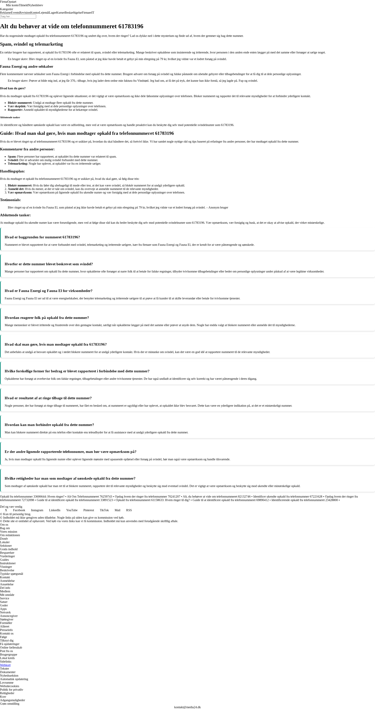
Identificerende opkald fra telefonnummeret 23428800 (304, 500)
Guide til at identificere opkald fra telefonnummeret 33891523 (75, 500)
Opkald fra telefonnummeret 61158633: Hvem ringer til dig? (153, 500)
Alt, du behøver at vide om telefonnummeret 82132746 (217, 496)
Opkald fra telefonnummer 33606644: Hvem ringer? (32, 496)
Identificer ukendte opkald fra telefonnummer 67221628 (287, 496)
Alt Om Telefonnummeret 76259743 (89, 496)
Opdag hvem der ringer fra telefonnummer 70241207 (147, 496)
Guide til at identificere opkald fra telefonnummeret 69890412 (231, 500)
